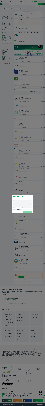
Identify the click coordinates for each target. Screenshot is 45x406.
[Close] (32, 195)
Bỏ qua (18, 211)
